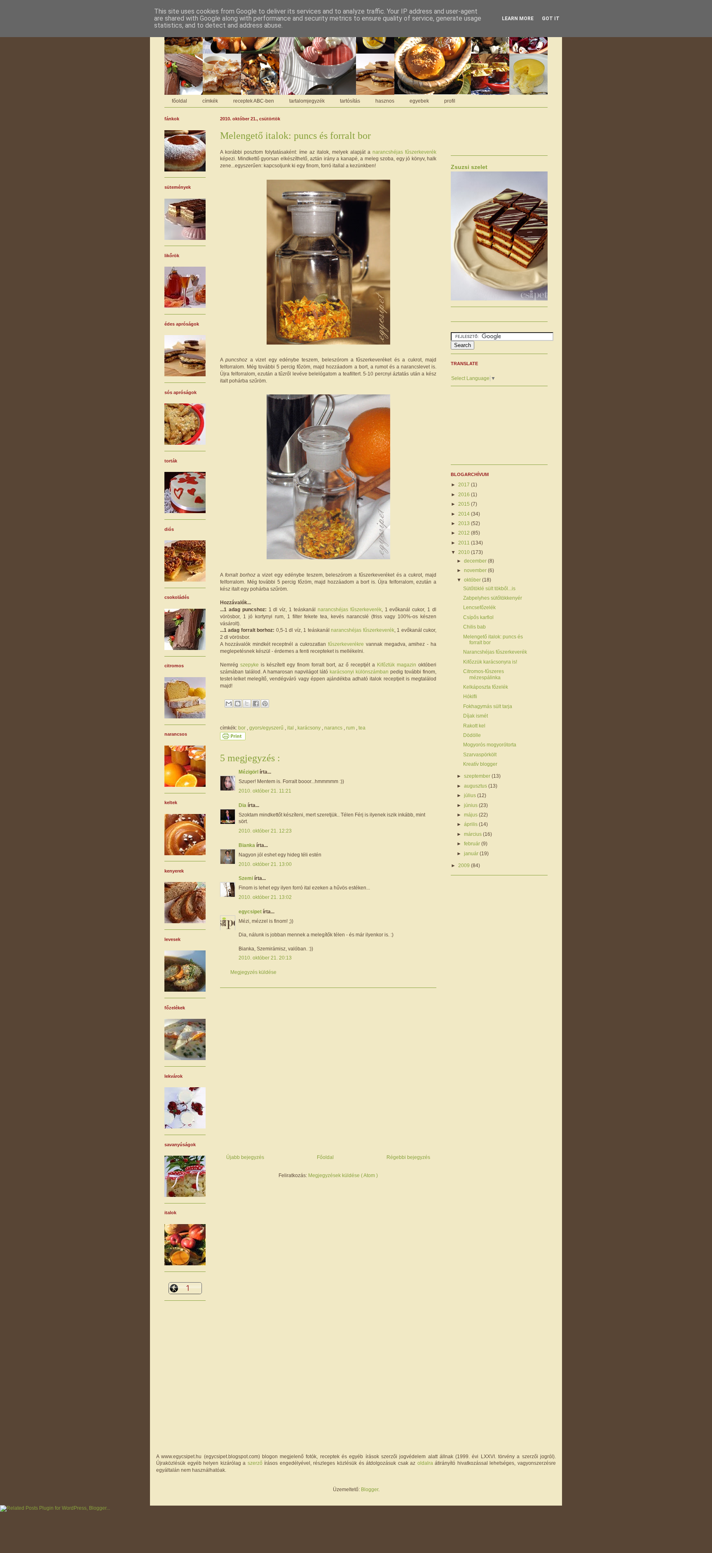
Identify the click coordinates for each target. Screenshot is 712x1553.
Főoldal (325, 1157)
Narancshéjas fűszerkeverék (495, 652)
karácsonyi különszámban (359, 672)
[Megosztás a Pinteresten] (265, 703)
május (471, 815)
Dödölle (472, 735)
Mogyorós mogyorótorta (489, 745)
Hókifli (470, 696)
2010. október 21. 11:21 (265, 791)
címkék (210, 101)
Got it (551, 18)
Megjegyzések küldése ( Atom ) (343, 1175)
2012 (464, 533)
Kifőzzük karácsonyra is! (490, 662)
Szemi (246, 878)
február (472, 844)
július (470, 795)
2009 (464, 865)
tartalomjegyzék (307, 101)
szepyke (249, 665)
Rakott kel (474, 726)
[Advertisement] (328, 1068)
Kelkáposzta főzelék (485, 687)
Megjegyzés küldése (253, 972)
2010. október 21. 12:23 (265, 831)
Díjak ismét (475, 716)
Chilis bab (474, 627)
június (471, 805)
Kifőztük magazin (396, 665)
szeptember (478, 776)
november (476, 570)
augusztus (476, 786)
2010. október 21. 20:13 (265, 958)
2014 (464, 514)
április (471, 824)
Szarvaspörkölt (480, 755)
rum (351, 728)
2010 (464, 552)
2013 (464, 523)
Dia (243, 805)
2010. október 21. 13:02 (265, 897)
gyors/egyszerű (267, 728)
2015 (464, 504)
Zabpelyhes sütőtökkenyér (492, 598)
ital (291, 728)
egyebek (419, 101)
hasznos (384, 101)
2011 (464, 543)
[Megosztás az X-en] (247, 703)
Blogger (369, 1489)
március (473, 834)
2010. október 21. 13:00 (265, 864)
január (472, 853)
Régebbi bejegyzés (408, 1157)
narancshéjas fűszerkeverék (404, 152)
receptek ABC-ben (253, 101)
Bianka (247, 845)
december (476, 561)
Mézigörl (249, 772)
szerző (255, 1463)
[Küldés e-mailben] (229, 703)
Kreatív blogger (480, 764)
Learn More (518, 18)
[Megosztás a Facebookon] (256, 703)
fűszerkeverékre (346, 644)
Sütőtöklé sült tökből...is (489, 588)
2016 (464, 494)
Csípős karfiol (478, 617)
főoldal (179, 101)
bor (242, 728)
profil (449, 101)
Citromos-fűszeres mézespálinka (483, 674)
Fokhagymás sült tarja (487, 706)
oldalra (425, 1463)
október (473, 580)
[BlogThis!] (238, 703)
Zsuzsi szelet (469, 167)
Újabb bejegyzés (245, 1157)
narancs (334, 728)
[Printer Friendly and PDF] (233, 738)
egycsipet (251, 912)
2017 (464, 485)
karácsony (309, 728)
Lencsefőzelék (479, 607)
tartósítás (350, 101)
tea (361, 728)
